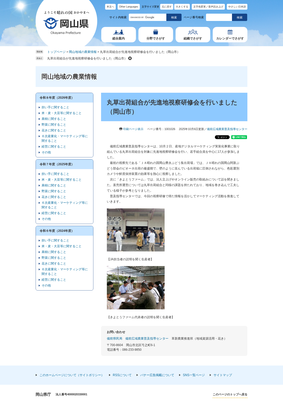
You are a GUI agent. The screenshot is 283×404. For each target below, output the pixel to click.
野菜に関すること (54, 124)
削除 (130, 58)
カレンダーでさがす (230, 38)
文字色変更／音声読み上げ (208, 6)
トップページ (56, 51)
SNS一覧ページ (194, 375)
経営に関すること (54, 146)
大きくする (182, 6)
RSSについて (122, 375)
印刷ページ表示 (133, 129)
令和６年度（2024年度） (57, 230)
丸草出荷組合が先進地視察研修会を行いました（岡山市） (87, 58)
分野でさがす (156, 38)
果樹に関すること (54, 118)
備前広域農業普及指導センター (227, 129)
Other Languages (128, 6)
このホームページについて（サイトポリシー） (71, 375)
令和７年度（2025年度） (57, 164)
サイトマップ (223, 375)
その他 (46, 152)
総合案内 (118, 38)
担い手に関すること (55, 107)
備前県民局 (114, 338)
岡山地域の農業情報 (83, 51)
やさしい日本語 (237, 6)
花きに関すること (54, 130)
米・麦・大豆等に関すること (62, 113)
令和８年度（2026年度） (57, 97)
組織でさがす (193, 38)
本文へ (110, 6)
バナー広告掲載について (157, 375)
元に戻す (167, 6)
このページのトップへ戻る (230, 394)
